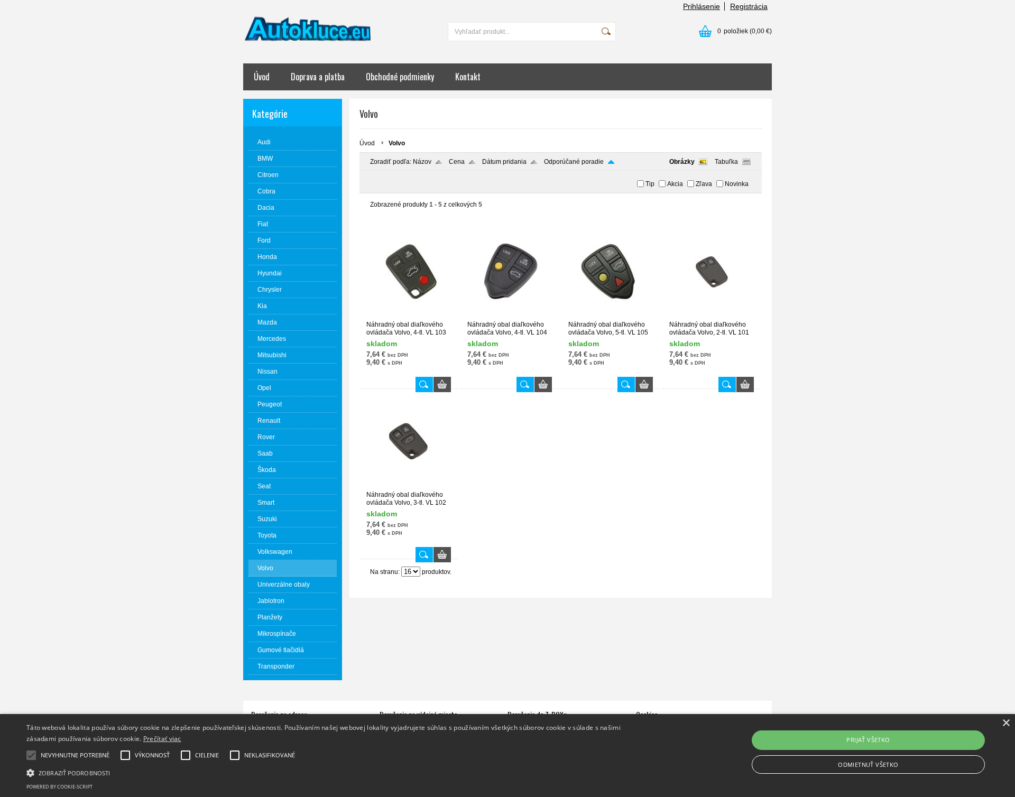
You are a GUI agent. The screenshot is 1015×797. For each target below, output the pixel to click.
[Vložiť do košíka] (442, 384)
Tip (649, 184)
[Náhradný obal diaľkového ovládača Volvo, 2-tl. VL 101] (711, 316)
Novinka (737, 184)
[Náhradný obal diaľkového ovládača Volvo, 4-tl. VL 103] (408, 316)
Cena (457, 161)
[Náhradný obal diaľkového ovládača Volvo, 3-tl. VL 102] (408, 486)
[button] (339, 772)
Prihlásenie (701, 6)
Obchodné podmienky (400, 76)
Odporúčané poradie (574, 161)
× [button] (1006, 723)
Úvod (262, 76)
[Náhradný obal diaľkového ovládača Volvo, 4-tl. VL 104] (509, 316)
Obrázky (682, 161)
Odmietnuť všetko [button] (868, 764)
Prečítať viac (162, 738)
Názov (422, 161)
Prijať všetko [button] (868, 740)
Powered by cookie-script (59, 786)
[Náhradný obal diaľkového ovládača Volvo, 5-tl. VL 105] (610, 316)
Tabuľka (726, 161)
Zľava (704, 184)
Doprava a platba (318, 76)
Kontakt (468, 76)
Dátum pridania (504, 161)
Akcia (675, 184)
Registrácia (749, 6)
